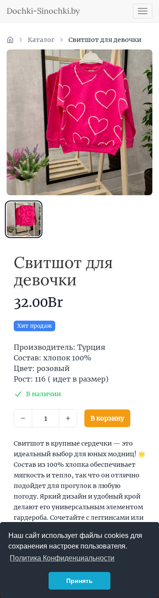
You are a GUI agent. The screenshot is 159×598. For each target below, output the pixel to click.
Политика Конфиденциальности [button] (62, 558)
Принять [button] (79, 580)
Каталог (41, 40)
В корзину (107, 418)
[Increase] (68, 418)
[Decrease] (23, 418)
